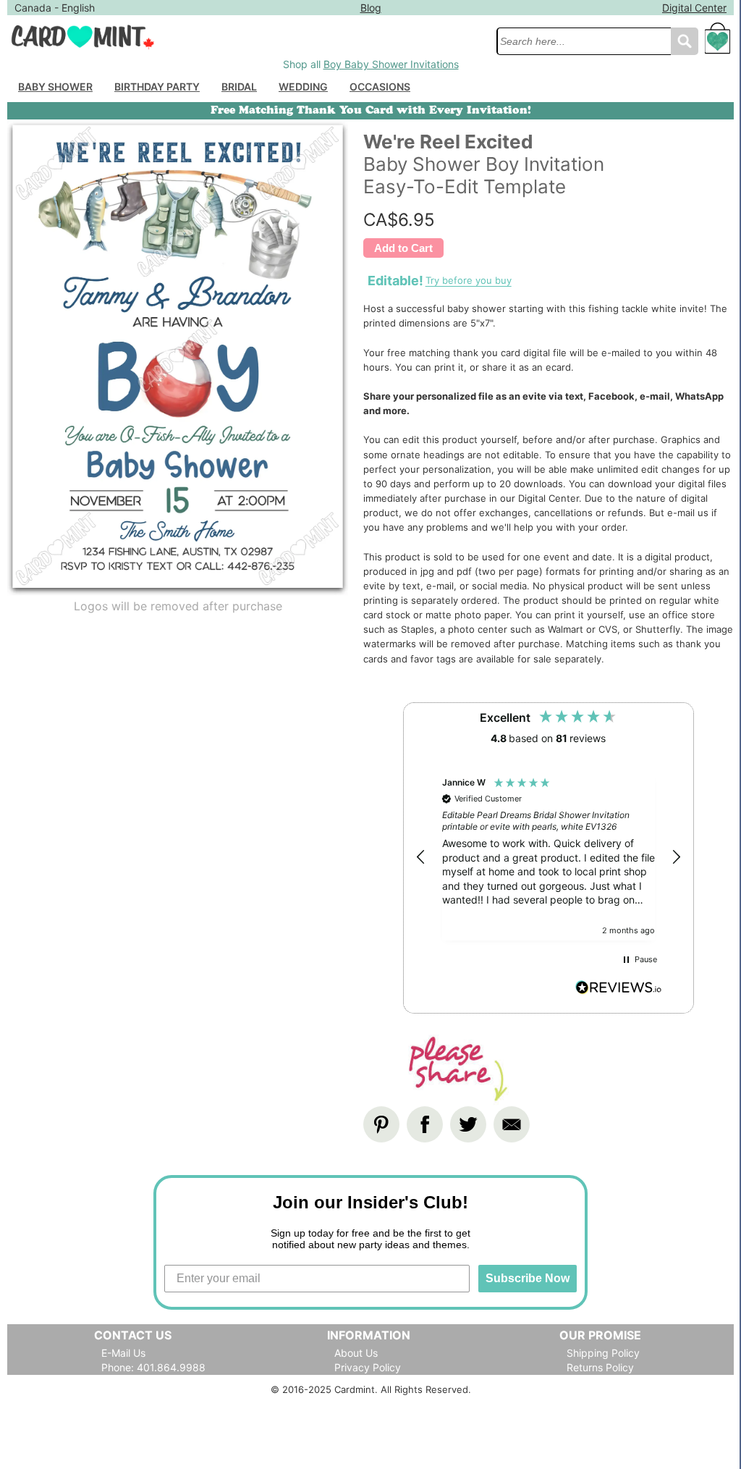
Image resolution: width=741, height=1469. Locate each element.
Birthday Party (157, 86)
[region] (548, 857)
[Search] (684, 41)
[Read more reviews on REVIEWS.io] (618, 989)
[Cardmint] (247, 36)
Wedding (303, 86)
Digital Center (694, 7)
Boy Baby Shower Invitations (391, 64)
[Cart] (718, 45)
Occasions (380, 86)
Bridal (239, 86)
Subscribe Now (527, 1278)
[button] (421, 857)
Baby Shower (55, 86)
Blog (370, 7)
